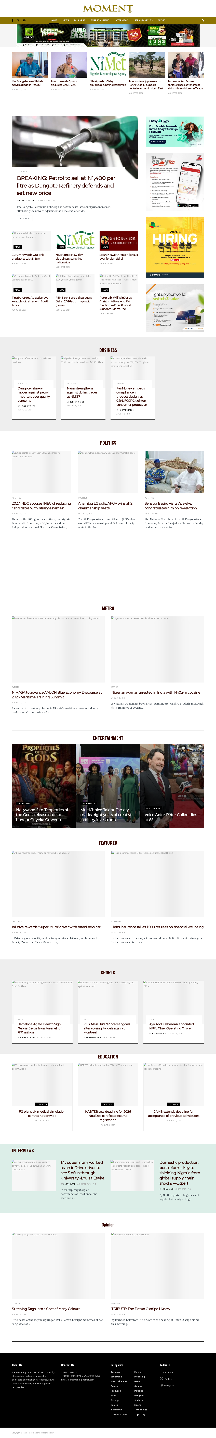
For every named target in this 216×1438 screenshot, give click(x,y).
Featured (17, 922)
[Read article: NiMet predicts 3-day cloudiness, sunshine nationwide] (69, 65)
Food (113, 1395)
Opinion (16, 1303)
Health (114, 1404)
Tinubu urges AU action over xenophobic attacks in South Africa (30, 301)
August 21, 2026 (84, 1184)
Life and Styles (143, 20)
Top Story (22, 172)
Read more (26, 218)
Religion (139, 1395)
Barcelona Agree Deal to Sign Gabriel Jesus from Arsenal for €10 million (39, 1028)
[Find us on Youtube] (24, 20)
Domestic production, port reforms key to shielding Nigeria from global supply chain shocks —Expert (179, 1172)
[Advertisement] (108, 552)
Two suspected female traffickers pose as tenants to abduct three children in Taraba (146, 85)
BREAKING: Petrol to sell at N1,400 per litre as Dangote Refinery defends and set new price (66, 185)
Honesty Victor (26, 200)
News (65, 20)
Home (53, 20)
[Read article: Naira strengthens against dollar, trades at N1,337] (83, 372)
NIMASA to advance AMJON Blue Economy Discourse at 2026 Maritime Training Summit (186, 85)
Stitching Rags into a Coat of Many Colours (46, 1309)
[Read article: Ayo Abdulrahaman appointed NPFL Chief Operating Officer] (173, 1002)
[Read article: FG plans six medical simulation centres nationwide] (42, 1084)
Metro (114, 687)
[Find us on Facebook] (12, 20)
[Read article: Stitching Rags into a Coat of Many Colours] (58, 1266)
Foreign (115, 1400)
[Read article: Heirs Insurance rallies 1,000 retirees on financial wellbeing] (157, 884)
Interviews (121, 20)
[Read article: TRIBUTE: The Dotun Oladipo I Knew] (157, 1266)
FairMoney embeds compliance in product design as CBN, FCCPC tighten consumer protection (131, 397)
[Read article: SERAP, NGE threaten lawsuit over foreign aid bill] (119, 241)
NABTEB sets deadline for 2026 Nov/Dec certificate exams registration (108, 1116)
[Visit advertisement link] (108, 35)
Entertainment (100, 20)
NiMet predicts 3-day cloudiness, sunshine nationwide (69, 258)
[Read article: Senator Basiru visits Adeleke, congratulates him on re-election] (174, 472)
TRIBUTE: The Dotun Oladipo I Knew (140, 1309)
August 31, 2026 (43, 200)
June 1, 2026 (180, 1189)
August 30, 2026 (107, 263)
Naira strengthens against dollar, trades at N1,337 (82, 393)
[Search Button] (203, 20)
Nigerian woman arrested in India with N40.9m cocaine (155, 692)
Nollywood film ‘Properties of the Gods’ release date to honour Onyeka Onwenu (42, 815)
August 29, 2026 (74, 405)
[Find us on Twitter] (18, 20)
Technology (140, 1409)
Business (79, 20)
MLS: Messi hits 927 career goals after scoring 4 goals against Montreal (107, 1028)
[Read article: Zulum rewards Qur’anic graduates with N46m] (30, 65)
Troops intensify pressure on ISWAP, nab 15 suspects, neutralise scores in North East (107, 85)
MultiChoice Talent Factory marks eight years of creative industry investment (106, 815)
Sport (162, 20)
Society (138, 1400)
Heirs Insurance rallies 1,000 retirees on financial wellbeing (157, 927)
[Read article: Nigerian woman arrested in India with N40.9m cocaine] (157, 649)
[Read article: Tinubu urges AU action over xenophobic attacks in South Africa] (31, 283)
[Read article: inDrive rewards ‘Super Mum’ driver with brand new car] (58, 884)
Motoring (139, 1376)
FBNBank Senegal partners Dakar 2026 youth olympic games (73, 301)
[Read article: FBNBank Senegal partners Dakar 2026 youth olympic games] (75, 283)
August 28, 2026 (123, 414)
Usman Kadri (69, 1184)
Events (15, 687)
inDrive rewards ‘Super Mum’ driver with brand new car (56, 927)
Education (42, 1104)
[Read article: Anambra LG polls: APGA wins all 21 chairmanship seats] (108, 472)
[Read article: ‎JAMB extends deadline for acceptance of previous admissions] (174, 1084)
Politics (16, 498)
